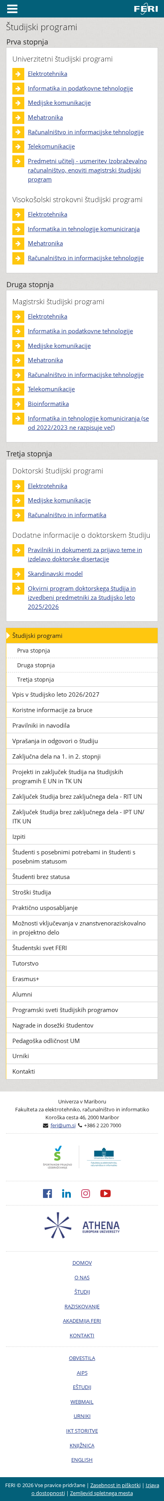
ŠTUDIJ (82, 1291)
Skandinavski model (55, 574)
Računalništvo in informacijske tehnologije (86, 132)
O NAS (82, 1277)
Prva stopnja (33, 650)
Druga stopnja (36, 665)
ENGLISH (82, 1459)
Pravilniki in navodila (41, 725)
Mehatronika (45, 117)
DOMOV (82, 1262)
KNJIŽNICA (82, 1445)
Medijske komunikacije (59, 102)
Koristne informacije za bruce (52, 710)
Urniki (20, 1056)
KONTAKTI (82, 1335)
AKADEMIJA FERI (82, 1320)
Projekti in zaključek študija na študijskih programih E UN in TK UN (67, 776)
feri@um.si (63, 1125)
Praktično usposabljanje (45, 908)
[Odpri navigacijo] (12, 9)
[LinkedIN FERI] (71, 1193)
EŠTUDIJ (82, 1387)
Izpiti (18, 836)
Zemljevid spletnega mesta (101, 1493)
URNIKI (82, 1416)
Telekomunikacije (51, 146)
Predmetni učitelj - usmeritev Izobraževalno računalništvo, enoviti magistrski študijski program (87, 170)
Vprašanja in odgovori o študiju (55, 741)
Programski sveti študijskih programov (65, 1010)
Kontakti (23, 1071)
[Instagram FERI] (90, 1193)
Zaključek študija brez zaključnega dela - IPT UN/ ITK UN (78, 816)
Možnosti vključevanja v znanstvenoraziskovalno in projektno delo (79, 927)
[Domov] (147, 8)
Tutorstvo (25, 963)
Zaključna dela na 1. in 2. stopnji (56, 756)
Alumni (22, 994)
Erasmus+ (25, 979)
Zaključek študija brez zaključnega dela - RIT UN (77, 796)
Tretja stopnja (35, 679)
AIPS (82, 1372)
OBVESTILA (82, 1358)
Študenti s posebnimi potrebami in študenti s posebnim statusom (73, 856)
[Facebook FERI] (52, 1193)
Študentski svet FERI (39, 948)
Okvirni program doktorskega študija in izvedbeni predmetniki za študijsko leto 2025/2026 (82, 597)
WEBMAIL (82, 1401)
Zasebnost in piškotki (115, 1485)
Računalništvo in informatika (67, 515)
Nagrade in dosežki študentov (53, 1025)
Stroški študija (31, 892)
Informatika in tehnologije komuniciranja (84, 229)
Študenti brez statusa (41, 877)
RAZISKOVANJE (82, 1306)
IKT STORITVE (82, 1430)
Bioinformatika (48, 404)
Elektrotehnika (47, 73)
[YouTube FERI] (110, 1193)
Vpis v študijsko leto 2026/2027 (56, 694)
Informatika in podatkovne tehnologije (80, 88)
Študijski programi (37, 635)
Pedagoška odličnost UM (46, 1041)
